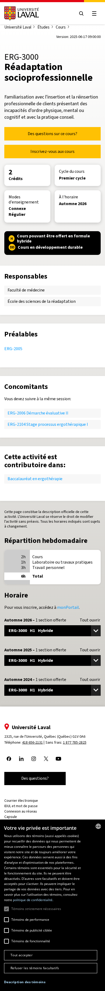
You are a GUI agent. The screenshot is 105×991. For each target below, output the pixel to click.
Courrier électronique (21, 800)
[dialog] (52, 905)
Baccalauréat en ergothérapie (35, 479)
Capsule (10, 816)
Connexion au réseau (20, 811)
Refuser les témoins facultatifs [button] (34, 968)
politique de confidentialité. (33, 900)
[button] (25, 982)
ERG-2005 (13, 349)
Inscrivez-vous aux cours (52, 151)
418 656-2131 (32, 742)
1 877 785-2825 (74, 742)
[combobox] (98, 826)
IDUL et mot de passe (21, 806)
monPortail (68, 607)
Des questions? (35, 778)
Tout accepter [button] (21, 955)
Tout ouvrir (90, 620)
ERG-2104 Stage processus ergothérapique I (48, 424)
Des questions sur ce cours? (52, 133)
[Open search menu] (81, 13)
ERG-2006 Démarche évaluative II (38, 413)
